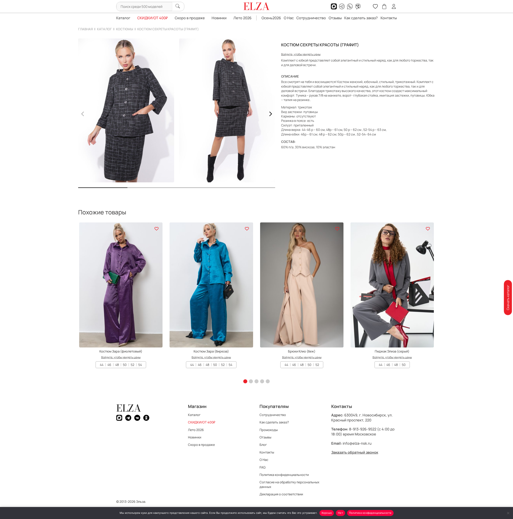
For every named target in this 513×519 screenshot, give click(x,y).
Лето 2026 (242, 17)
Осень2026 (271, 17)
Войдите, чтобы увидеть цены (300, 54)
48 (117, 364)
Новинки (219, 17)
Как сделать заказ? (361, 17)
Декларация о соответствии (281, 494)
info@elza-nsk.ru (357, 443)
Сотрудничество (311, 17)
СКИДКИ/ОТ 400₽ (152, 17)
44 (101, 364)
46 (109, 364)
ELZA (128, 408)
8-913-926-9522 (362, 429)
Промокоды (269, 430)
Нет (340, 512)
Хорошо (326, 512)
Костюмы (124, 29)
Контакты (389, 17)
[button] (245, 381)
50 (125, 364)
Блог (263, 444)
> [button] (270, 113)
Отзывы (335, 17)
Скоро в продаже (190, 17)
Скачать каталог (508, 297)
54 (140, 364)
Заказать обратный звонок (354, 452)
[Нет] (508, 513)
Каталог (123, 17)
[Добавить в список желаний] (156, 228)
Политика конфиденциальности (284, 475)
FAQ (263, 467)
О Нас (289, 17)
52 (132, 364)
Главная (85, 29)
